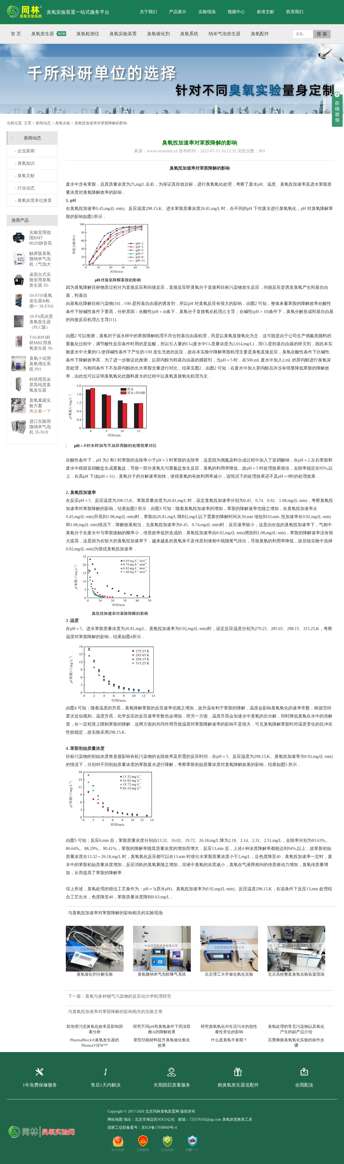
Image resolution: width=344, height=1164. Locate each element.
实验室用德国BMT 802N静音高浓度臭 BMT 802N (41, 243)
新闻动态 (43, 123)
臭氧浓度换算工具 (237, 1119)
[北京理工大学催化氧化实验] (231, 949)
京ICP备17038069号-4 (159, 1128)
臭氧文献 (62, 123)
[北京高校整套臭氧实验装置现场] (299, 949)
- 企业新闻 (25, 151)
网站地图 (115, 1119)
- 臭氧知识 (25, 163)
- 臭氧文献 (25, 175)
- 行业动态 (25, 188)
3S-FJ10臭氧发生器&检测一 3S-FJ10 (41, 300)
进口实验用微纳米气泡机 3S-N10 (40, 426)
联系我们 (294, 11)
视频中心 (236, 11)
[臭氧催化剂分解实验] (97, 949)
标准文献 (265, 11)
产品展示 (177, 11)
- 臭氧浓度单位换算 (33, 200)
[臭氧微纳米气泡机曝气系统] (164, 949)
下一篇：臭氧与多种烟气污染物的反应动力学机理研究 (119, 996)
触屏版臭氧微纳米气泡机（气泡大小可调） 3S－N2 (40, 264)
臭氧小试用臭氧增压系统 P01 (40, 363)
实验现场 (207, 11)
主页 (27, 123)
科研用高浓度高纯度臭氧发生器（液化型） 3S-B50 (40, 390)
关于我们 (148, 11)
